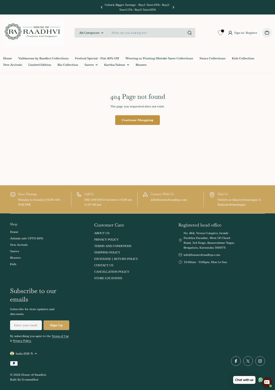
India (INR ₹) (24, 353)
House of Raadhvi (33, 374)
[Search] (189, 32)
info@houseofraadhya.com (202, 254)
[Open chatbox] (267, 382)
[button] (101, 7)
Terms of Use (60, 336)
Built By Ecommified (24, 379)
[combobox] (134, 33)
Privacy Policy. (22, 341)
